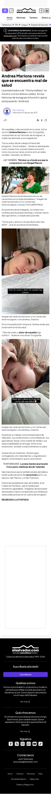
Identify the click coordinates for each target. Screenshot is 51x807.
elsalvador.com (10, 36)
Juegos (24, 25)
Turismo (33, 17)
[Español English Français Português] (47, 11)
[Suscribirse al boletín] (5, 10)
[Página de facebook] (10, 745)
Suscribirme (25, 674)
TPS (16, 25)
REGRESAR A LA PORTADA (15, 499)
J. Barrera (20, 110)
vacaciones (31, 474)
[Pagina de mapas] (41, 11)
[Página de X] (16, 745)
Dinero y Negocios (25, 784)
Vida (40, 773)
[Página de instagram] (22, 745)
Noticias (21, 17)
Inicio (10, 17)
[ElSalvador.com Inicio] (26, 10)
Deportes (34, 779)
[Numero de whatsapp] (28, 745)
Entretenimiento (18, 779)
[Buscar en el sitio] (11, 11)
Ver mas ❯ (25, 701)
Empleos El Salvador (39, 25)
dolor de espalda (27, 332)
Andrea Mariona (17, 132)
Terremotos (7, 25)
